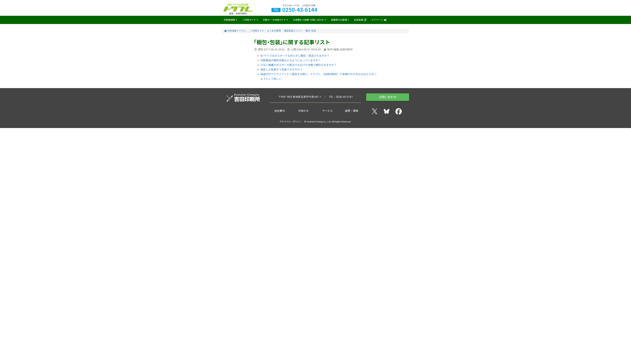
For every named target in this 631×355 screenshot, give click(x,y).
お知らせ (303, 110)
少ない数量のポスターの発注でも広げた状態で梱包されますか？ (298, 65)
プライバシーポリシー (290, 121)
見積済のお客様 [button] (339, 20)
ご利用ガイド (257, 30)
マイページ (377, 20)
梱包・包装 (310, 30)
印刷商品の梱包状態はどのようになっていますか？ (290, 60)
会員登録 (358, 20)
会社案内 (279, 110)
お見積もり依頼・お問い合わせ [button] (308, 20)
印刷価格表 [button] (229, 20)
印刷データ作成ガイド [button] (274, 20)
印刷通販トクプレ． (237, 30)
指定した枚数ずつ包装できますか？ (281, 69)
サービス (327, 110)
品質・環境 (351, 110)
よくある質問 (274, 30)
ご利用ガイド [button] (249, 20)
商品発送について (293, 30)
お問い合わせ (388, 97)
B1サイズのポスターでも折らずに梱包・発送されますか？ (294, 55)
